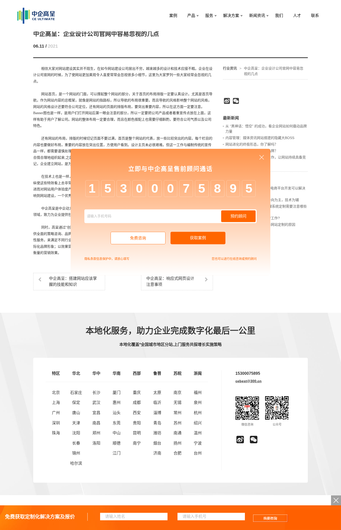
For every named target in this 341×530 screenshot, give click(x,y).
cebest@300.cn (248, 381)
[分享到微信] (236, 101)
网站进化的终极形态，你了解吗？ (251, 144)
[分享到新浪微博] (227, 101)
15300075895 (247, 373)
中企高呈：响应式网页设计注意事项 (170, 281)
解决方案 (231, 15)
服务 (209, 15)
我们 (279, 15)
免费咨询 (138, 238)
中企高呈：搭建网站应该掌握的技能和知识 (73, 281)
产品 (191, 15)
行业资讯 (230, 68)
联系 (315, 15)
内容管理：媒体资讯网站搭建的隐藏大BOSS (259, 138)
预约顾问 (238, 216)
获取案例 (198, 238)
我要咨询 (270, 518)
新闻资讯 (257, 15)
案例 (173, 15)
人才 (297, 15)
